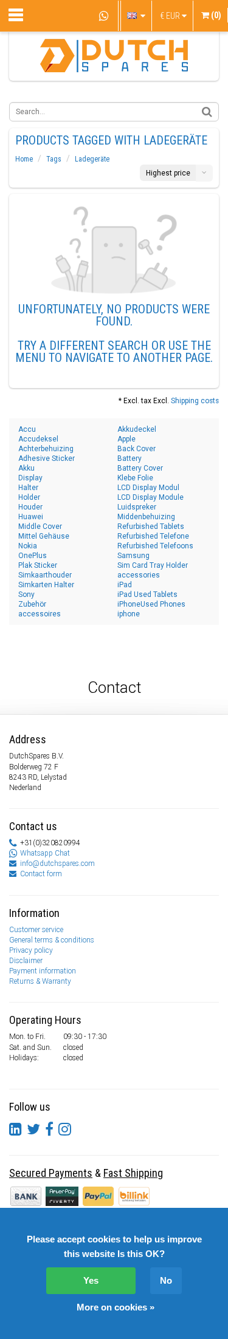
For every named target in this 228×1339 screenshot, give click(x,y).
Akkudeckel (136, 429)
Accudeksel (38, 439)
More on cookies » (115, 1307)
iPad (124, 585)
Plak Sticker (37, 565)
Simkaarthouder (45, 575)
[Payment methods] (63, 1195)
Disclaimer (26, 960)
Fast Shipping (133, 1173)
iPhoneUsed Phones (151, 604)
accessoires (39, 614)
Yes (90, 1280)
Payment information (42, 971)
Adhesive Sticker (46, 458)
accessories (138, 575)
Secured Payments (50, 1173)
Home (24, 159)
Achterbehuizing (46, 449)
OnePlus (32, 555)
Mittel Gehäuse (43, 536)
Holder (29, 497)
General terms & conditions (51, 940)
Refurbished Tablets (150, 526)
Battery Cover (140, 468)
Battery (129, 458)
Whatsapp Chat (45, 853)
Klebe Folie (135, 478)
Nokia (27, 546)
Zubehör (32, 604)
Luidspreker (136, 507)
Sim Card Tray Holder (152, 565)
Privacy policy (31, 950)
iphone (128, 614)
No (166, 1280)
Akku (26, 468)
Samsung (133, 555)
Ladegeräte (92, 159)
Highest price (168, 173)
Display (30, 478)
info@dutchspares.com (57, 863)
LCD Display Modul (148, 487)
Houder (30, 507)
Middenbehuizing (146, 517)
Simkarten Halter (46, 585)
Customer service (36, 929)
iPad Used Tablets (147, 594)
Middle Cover (40, 526)
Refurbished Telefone (153, 536)
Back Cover (136, 449)
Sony (26, 594)
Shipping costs (195, 401)
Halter (28, 487)
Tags (53, 159)
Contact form (41, 874)
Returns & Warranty (40, 981)
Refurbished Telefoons (155, 546)
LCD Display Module (150, 497)
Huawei (30, 517)
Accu (27, 429)
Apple (126, 439)
